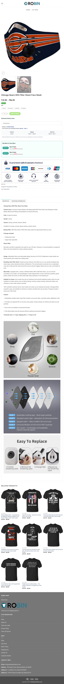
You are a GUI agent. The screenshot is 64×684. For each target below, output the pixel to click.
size (2, 105)
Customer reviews (6, 655)
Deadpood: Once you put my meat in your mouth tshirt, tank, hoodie (10, 550)
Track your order (5, 625)
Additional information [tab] (18, 201)
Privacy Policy (5, 628)
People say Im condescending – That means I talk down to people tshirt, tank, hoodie (31, 585)
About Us (3, 622)
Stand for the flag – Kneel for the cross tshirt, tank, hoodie (31, 515)
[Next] (59, 44)
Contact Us (4, 652)
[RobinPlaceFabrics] (32, 3)
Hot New (35, 10)
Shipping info (5, 649)
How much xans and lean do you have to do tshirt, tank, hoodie (53, 550)
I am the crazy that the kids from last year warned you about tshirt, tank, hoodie (31, 551)
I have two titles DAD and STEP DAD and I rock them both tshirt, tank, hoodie (53, 515)
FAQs (2, 640)
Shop (2, 619)
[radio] (3, 108)
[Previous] (4, 44)
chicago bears (6, 189)
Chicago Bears (9, 186)
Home (28, 10)
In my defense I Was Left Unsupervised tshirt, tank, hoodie (10, 584)
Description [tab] (5, 201)
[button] (2, 3)
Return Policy (4, 646)
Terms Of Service (6, 631)
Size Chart (4, 643)
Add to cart (15, 113)
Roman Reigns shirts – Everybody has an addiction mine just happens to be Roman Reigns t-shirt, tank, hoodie (10, 516)
